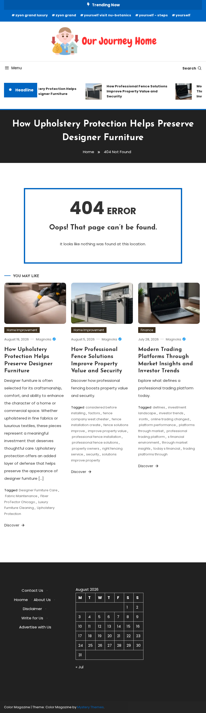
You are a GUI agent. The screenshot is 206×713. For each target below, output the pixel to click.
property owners (85, 448)
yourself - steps (153, 15)
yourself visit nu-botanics (107, 15)
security (92, 454)
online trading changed (170, 419)
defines (159, 407)
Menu (16, 68)
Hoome (21, 599)
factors (94, 413)
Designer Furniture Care (38, 490)
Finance (147, 330)
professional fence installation (96, 436)
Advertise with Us (35, 627)
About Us (42, 599)
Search (189, 68)
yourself (183, 15)
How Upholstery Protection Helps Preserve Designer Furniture (44, 91)
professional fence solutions (95, 442)
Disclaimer (32, 608)
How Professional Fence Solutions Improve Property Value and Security (134, 91)
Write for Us (32, 618)
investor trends (171, 413)
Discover (12, 525)
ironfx (143, 419)
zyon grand (66, 15)
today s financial (166, 448)
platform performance (157, 425)
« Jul (79, 667)
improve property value (107, 431)
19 (99, 635)
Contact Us (32, 590)
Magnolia (43, 339)
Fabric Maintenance (21, 496)
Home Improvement (22, 330)
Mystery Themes (90, 707)
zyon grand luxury (31, 15)
